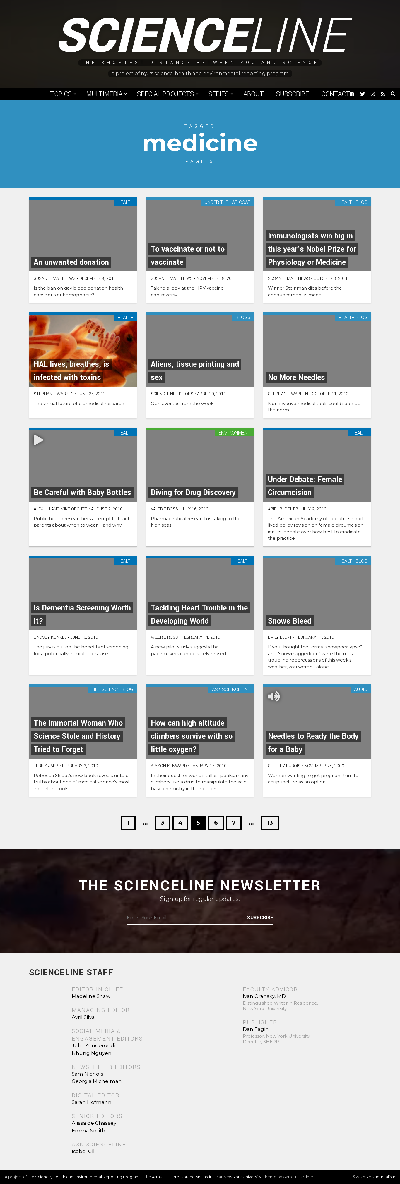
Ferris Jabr (46, 766)
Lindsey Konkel (50, 637)
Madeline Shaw (91, 996)
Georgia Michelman (97, 1081)
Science (200, 36)
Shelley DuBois (284, 766)
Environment (234, 433)
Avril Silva (83, 1017)
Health (125, 203)
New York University (242, 1176)
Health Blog (353, 203)
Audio (360, 690)
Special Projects (165, 94)
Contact (335, 94)
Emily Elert (280, 637)
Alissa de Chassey (94, 1123)
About (253, 94)
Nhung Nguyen (92, 1053)
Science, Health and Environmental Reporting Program (87, 1176)
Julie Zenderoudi (93, 1045)
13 (270, 822)
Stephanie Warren (54, 394)
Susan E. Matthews (55, 279)
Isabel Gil (83, 1151)
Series (218, 94)
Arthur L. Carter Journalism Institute (185, 1176)
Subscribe (292, 94)
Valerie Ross (164, 509)
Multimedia (104, 94)
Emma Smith (88, 1130)
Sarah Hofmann (92, 1102)
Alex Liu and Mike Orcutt (60, 509)
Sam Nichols (87, 1074)
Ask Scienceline (231, 690)
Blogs (243, 318)
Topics (61, 94)
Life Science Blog (112, 690)
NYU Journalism (380, 1176)
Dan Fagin (256, 1029)
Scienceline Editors (172, 394)
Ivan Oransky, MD (264, 996)
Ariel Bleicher (283, 509)
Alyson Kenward (169, 766)
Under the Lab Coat (227, 203)
